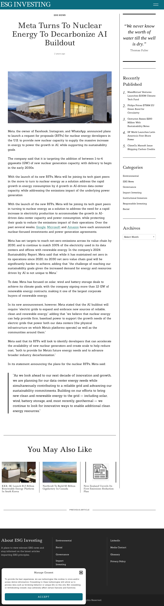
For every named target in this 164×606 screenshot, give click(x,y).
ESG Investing (25, 4)
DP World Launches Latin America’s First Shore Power (141, 136)
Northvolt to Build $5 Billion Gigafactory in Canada (59, 487)
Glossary (115, 554)
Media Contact (118, 547)
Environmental (131, 175)
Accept (43, 596)
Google (41, 227)
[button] (81, 572)
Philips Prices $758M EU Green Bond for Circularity (140, 109)
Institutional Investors (135, 198)
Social (126, 209)
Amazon (73, 227)
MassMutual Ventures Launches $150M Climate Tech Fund (141, 96)
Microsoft (53, 227)
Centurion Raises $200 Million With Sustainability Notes (139, 122)
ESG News (60, 15)
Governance (129, 187)
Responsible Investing (135, 203)
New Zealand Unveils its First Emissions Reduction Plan (99, 488)
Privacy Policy (118, 561)
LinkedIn (115, 540)
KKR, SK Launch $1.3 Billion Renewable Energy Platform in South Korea (18, 488)
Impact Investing (132, 192)
